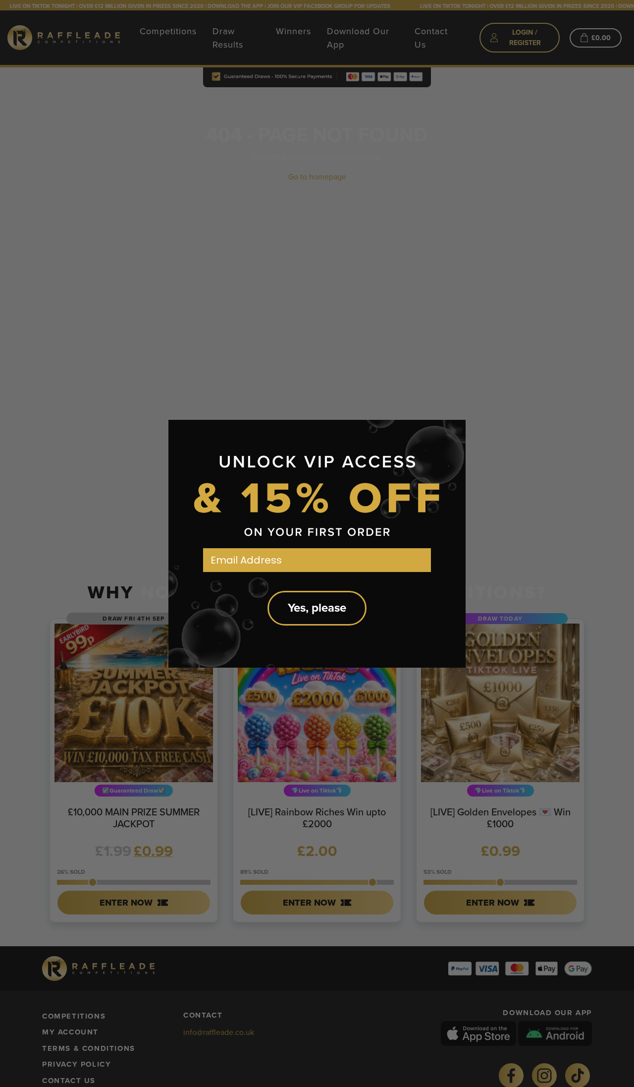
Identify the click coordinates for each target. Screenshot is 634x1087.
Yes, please (317, 608)
